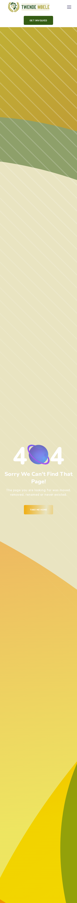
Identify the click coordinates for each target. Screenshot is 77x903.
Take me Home (38, 509)
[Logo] (29, 7)
